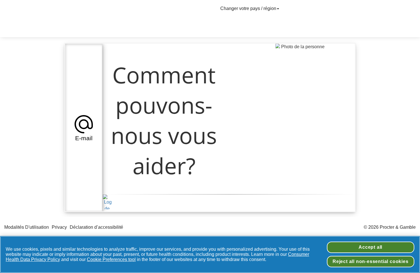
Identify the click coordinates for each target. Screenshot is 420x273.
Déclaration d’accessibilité (97, 227)
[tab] (84, 127)
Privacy (59, 227)
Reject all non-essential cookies (371, 261)
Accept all (370, 247)
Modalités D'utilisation (26, 227)
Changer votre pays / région (248, 8)
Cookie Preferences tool (111, 259)
